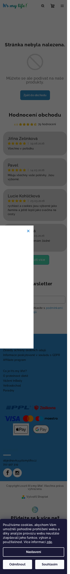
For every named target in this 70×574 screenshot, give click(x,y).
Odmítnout (17, 564)
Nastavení (33, 552)
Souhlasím (50, 564)
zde (49, 542)
